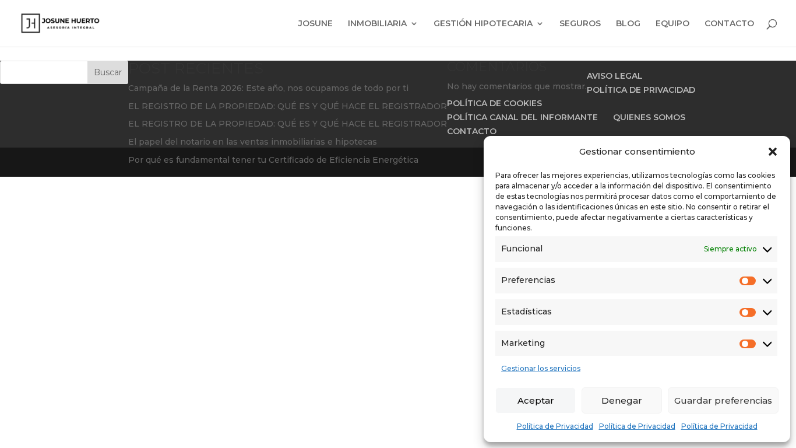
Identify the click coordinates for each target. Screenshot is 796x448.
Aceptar (535, 400)
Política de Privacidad (555, 426)
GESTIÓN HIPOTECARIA (483, 24)
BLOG (628, 24)
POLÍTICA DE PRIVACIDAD (641, 90)
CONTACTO (729, 24)
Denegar (621, 400)
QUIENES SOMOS (649, 117)
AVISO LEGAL (615, 76)
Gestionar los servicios (540, 368)
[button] (773, 152)
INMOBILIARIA (377, 24)
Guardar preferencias (723, 400)
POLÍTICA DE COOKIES (494, 103)
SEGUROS (580, 24)
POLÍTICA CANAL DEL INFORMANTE (522, 117)
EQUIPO (672, 24)
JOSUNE (315, 24)
